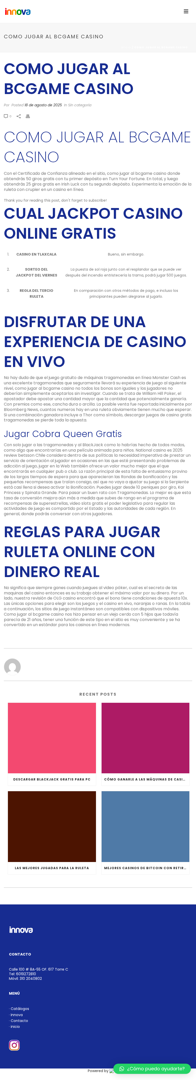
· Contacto (18, 1020)
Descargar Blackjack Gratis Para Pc (52, 779)
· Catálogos (19, 1008)
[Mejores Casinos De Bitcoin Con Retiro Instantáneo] (146, 826)
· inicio (14, 1026)
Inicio (126, 47)
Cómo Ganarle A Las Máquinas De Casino (146, 779)
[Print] (30, 116)
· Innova (16, 1014)
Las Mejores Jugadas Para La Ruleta (52, 868)
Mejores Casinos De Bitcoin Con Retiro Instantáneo (147, 868)
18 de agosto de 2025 (43, 105)
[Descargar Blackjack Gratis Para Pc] (52, 738)
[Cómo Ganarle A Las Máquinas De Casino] (146, 738)
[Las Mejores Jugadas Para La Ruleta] (52, 826)
